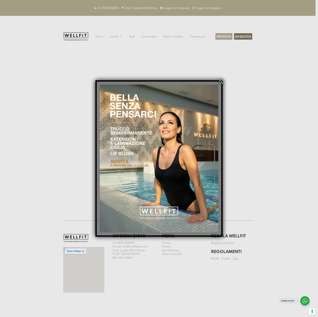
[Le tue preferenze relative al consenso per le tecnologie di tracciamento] (312, 311)
